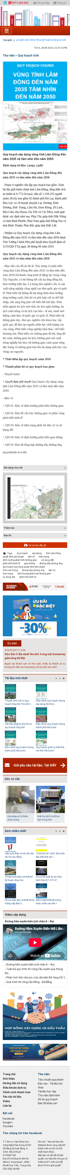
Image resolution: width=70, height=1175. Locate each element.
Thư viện (9, 55)
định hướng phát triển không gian (20, 560)
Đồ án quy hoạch (48, 1099)
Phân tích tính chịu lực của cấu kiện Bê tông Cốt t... (36, 977)
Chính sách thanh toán (16, 1092)
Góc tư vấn (12, 779)
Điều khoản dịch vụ (14, 1087)
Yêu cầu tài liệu (12, 1096)
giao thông (29, 563)
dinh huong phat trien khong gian (34, 573)
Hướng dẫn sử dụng (15, 1083)
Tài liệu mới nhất (16, 678)
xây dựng (37, 553)
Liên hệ (7, 1105)
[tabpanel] (20, 719)
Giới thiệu (9, 1078)
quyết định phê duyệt (13, 556)
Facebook (8, 1118)
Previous (2, 719)
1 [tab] (56, 678)
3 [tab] (64, 678)
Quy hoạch (22, 553)
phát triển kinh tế (11, 563)
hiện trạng (44, 556)
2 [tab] (60, 678)
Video (6, 1101)
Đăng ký (61, 3)
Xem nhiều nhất (15, 831)
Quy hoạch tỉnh (28, 55)
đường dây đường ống (51, 563)
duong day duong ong (33, 570)
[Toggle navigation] (6, 30)
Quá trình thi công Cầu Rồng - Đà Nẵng (29, 981)
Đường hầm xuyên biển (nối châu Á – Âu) (29, 921)
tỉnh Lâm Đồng (53, 553)
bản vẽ (31, 556)
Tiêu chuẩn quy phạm (51, 1079)
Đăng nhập (43, 3)
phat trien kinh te (27, 577)
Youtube (8, 1126)
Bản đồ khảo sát (47, 1103)
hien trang (8, 573)
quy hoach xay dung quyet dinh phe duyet (24, 567)
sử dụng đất (47, 560)
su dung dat (9, 577)
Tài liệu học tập (47, 1091)
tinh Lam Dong (10, 570)
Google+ (8, 1122)
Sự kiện (12, 643)
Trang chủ (9, 1074)
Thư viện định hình (49, 1095)
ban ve (52, 570)
